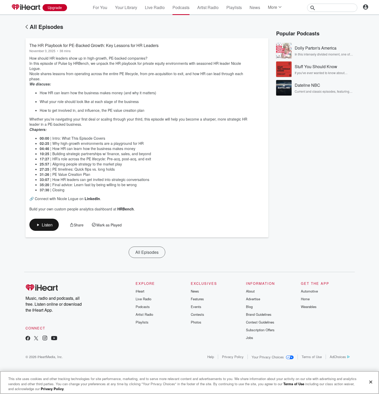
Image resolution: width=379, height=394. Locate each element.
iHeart (140, 291)
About (250, 291)
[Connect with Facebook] (28, 339)
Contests (197, 314)
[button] (44, 225)
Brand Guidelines (258, 314)
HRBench (125, 208)
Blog (249, 306)
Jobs (249, 337)
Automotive (309, 291)
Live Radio (155, 7)
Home (305, 298)
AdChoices (338, 356)
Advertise (253, 298)
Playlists (234, 7)
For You (100, 7)
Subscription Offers (260, 329)
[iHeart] (25, 7)
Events (196, 306)
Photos (196, 322)
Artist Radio (208, 7)
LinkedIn (92, 198)
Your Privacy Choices (268, 356)
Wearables (309, 306)
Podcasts (181, 7)
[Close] (370, 382)
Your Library (126, 7)
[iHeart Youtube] (54, 339)
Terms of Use (312, 356)
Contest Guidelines (260, 322)
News (255, 7)
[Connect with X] (36, 339)
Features (197, 298)
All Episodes (46, 26)
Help (210, 356)
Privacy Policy (233, 356)
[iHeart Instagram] (45, 339)
